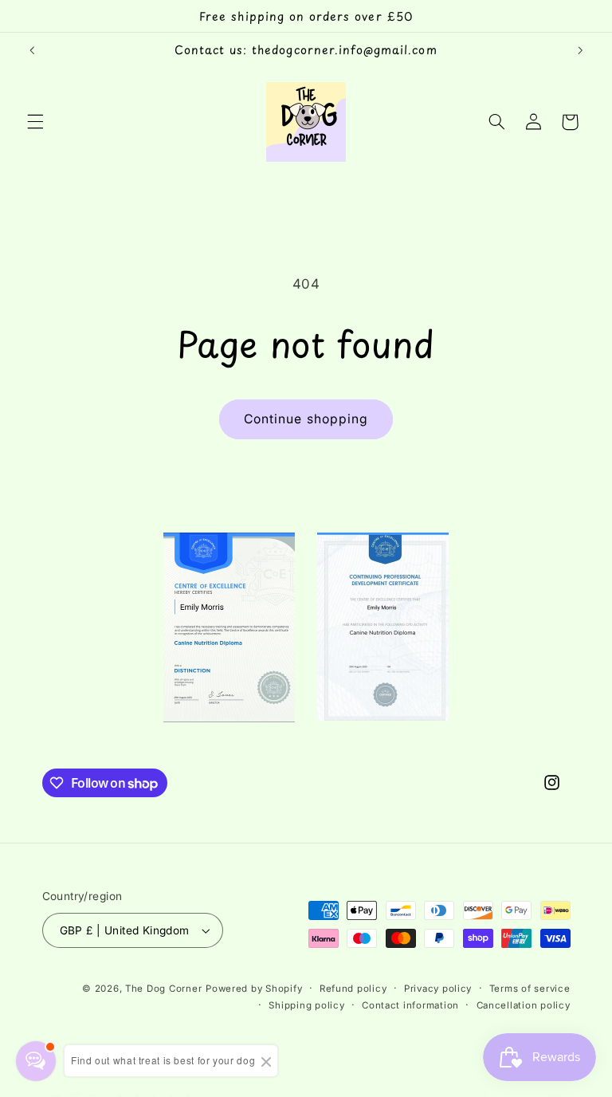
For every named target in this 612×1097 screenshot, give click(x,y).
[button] (35, 122)
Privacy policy (438, 988)
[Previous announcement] (31, 50)
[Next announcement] (580, 50)
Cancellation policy (524, 1005)
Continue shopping (306, 419)
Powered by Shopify (254, 988)
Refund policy (353, 988)
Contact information (410, 1005)
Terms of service (530, 988)
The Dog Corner (163, 988)
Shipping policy (306, 1005)
